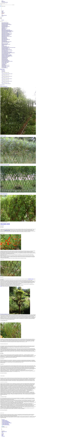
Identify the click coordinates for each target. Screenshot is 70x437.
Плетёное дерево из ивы (5, 59)
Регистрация (3, 1)
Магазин (3, 13)
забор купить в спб (4, 40)
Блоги (2, 11)
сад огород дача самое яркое (5, 421)
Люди (2, 435)
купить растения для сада (5, 51)
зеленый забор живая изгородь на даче (6, 41)
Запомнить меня (3, 6)
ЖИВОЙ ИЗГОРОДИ (7, 230)
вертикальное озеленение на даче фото (6, 24)
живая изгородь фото (4, 37)
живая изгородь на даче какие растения (7, 36)
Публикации (3, 70)
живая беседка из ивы (4, 28)
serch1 (3, 426)
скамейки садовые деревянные (5, 66)
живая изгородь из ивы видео (5, 33)
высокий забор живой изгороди (6, 26)
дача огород (3, 419)
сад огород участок (4, 420)
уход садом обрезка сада (5, 67)
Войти (2, 432)
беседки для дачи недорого (5, 23)
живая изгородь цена (4, 38)
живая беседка (3, 27)
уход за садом (2, 225)
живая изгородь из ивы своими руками (6, 34)
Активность (3, 12)
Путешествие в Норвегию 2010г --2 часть (7, 73)
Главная (3, 7)
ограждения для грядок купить (5, 56)
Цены (2, 8)
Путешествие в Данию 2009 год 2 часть (7, 78)
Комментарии (3, 71)
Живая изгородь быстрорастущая (6, 29)
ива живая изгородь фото (5, 43)
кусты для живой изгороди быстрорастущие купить (8, 52)
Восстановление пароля (5, 2)
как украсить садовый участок (5, 46)
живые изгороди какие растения (6, 39)
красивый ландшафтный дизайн (6, 48)
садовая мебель (4, 64)
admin (2, 72)
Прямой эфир (2, 69)
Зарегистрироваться (4, 15)
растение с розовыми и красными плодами (7, 61)
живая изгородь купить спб (5, 35)
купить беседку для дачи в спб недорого (7, 49)
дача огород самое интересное (6, 424)
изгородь (3, 45)
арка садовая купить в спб (5, 22)
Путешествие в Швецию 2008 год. (6, 83)
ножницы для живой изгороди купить (6, 54)
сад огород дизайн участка (5, 62)
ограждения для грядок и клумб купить (7, 55)
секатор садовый (4, 65)
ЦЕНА (1, 286)
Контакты (3, 9)
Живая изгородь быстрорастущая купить (7, 30)
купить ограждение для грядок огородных (7, 50)
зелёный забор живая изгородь (5, 42)
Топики (3, 10)
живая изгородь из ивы (5, 32)
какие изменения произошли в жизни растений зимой (8, 47)
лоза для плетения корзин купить (6, 53)
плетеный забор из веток (5, 57)
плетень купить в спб (4, 58)
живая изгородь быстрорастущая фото (6, 31)
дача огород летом (5, 223)
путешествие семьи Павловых (5, 60)
